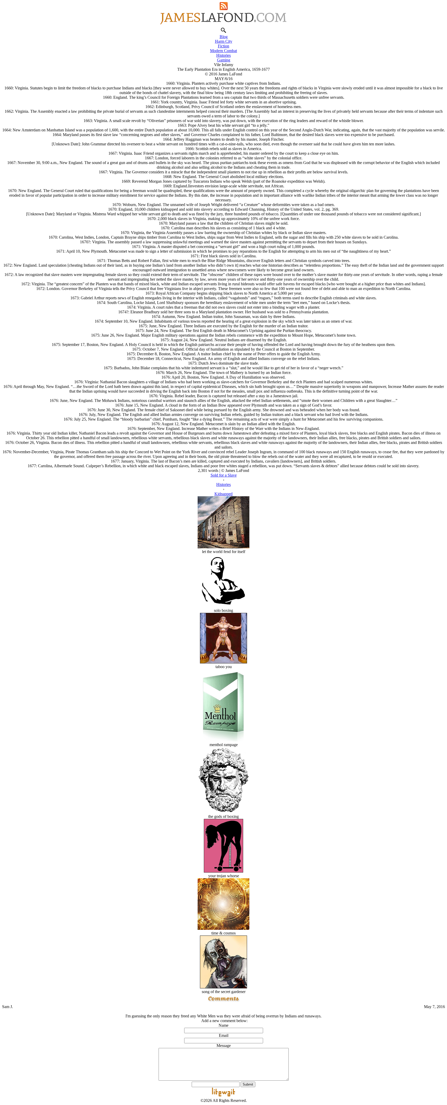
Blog (224, 36)
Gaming (223, 60)
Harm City (223, 41)
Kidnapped (223, 494)
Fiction (223, 46)
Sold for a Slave (224, 475)
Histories (223, 55)
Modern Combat (223, 50)
